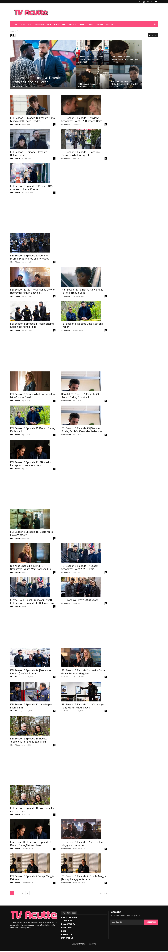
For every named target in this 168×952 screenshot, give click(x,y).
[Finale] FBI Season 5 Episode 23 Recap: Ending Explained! (80, 396)
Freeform (39, 24)
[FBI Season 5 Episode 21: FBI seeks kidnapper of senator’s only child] (32, 449)
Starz (82, 24)
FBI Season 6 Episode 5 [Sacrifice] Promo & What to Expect (80, 154)
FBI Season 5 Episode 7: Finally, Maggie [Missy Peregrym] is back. (84, 878)
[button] (155, 24)
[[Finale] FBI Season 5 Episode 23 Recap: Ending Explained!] (84, 381)
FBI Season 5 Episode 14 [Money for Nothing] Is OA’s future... (31, 672)
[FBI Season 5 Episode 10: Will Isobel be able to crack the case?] (32, 795)
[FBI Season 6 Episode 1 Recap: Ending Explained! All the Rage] (32, 311)
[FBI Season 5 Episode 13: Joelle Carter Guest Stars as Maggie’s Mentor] (84, 657)
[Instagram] (144, 1)
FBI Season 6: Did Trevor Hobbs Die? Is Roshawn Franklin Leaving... (32, 291)
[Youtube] (156, 1)
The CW (99, 24)
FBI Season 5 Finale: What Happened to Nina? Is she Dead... (32, 396)
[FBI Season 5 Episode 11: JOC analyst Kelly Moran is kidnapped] (84, 691)
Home (12, 31)
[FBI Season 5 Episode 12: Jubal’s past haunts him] (32, 691)
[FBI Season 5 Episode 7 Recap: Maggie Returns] (32, 863)
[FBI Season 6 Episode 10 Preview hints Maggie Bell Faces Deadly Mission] (32, 105)
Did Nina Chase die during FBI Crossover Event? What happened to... (31, 567)
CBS (23, 24)
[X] (152, 1)
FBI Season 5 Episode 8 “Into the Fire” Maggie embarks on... (82, 844)
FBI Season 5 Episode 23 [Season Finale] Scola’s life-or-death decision (82, 430)
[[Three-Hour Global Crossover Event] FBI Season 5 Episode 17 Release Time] (32, 587)
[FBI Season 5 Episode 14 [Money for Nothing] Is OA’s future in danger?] (32, 657)
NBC (64, 24)
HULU (56, 24)
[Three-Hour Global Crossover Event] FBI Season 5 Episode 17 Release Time (32, 602)
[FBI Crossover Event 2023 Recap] (84, 587)
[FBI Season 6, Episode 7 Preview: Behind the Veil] (32, 139)
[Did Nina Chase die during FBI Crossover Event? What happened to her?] (32, 553)
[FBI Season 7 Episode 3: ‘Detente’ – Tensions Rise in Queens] (43, 63)
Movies (109, 24)
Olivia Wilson (17, 86)
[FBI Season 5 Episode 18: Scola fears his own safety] (32, 519)
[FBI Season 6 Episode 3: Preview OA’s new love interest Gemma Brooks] (32, 173)
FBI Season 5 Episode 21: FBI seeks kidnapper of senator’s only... (30, 464)
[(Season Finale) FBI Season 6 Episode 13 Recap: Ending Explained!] (92, 52)
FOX (29, 24)
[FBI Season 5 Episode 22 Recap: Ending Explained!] (32, 415)
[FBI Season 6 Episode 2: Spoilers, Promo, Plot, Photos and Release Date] (32, 243)
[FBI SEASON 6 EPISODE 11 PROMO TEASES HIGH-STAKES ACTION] (125, 77)
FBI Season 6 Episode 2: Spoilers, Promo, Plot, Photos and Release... (30, 257)
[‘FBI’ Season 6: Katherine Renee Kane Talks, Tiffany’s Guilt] (84, 277)
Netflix (72, 24)
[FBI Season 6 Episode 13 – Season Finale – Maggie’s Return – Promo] (125, 52)
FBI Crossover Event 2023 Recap (79, 600)
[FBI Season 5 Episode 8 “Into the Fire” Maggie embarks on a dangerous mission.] (84, 829)
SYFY (91, 24)
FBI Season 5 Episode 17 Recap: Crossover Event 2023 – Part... (79, 567)
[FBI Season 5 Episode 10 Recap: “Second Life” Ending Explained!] (32, 726)
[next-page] (27, 893)
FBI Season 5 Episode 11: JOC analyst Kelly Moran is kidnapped (83, 706)
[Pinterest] (148, 1)
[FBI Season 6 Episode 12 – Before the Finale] (92, 77)
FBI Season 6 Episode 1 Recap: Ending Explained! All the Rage (32, 325)
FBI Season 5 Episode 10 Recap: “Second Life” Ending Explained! (28, 740)
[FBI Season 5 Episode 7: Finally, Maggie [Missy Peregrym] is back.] (84, 863)
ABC (16, 24)
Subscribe (151, 922)
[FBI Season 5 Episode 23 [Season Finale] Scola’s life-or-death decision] (84, 415)
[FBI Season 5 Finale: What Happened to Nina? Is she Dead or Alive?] (32, 381)
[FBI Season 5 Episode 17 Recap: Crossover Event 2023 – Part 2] (84, 553)
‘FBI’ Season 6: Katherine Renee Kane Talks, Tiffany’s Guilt (82, 291)
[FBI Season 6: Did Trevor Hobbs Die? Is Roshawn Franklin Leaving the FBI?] (32, 277)
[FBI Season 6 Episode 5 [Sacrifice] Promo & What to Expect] (84, 139)
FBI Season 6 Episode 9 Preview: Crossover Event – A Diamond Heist (81, 119)
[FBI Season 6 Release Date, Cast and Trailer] (84, 311)
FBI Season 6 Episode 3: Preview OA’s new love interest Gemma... (31, 188)
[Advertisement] (97, 12)
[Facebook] (140, 1)
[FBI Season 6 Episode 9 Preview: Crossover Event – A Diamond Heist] (84, 105)
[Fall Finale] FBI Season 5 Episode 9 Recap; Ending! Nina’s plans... (30, 844)
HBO (49, 24)
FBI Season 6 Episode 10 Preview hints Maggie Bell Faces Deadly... (32, 119)
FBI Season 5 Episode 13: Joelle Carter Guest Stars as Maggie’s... (83, 672)
